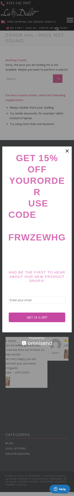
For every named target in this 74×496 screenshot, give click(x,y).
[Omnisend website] (37, 341)
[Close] (67, 151)
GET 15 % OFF (37, 317)
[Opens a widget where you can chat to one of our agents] (59, 489)
